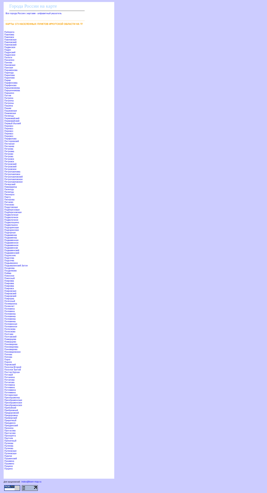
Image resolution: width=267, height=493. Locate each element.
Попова (8, 354)
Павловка (9, 34)
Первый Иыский (12, 123)
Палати (8, 57)
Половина (9, 309)
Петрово (8, 154)
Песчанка (9, 146)
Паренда (9, 72)
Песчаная (9, 144)
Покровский (10, 293)
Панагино (9, 60)
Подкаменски (11, 248)
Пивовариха (10, 187)
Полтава (8, 334)
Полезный (9, 301)
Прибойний (10, 408)
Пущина (8, 466)
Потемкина (10, 390)
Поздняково (10, 270)
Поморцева (10, 339)
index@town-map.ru (31, 481)
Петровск (9, 159)
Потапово (9, 382)
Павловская (10, 39)
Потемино (9, 387)
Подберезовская (13, 212)
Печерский (9, 184)
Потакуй (8, 375)
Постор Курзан (12, 372)
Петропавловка (12, 171)
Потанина (9, 377)
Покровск (9, 288)
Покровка (9, 281)
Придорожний (11, 413)
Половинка (10, 314)
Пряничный (10, 441)
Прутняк (8, 438)
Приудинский (11, 425)
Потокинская (11, 395)
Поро (7, 359)
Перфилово (10, 138)
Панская (8, 67)
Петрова (8, 149)
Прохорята (10, 435)
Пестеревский (11, 141)
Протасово (10, 433)
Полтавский (10, 336)
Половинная (10, 324)
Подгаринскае (11, 227)
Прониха (8, 428)
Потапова (9, 380)
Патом (7, 95)
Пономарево (10, 349)
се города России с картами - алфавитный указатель (34, 13)
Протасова (10, 430)
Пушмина (9, 461)
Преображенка (12, 397)
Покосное (9, 276)
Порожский (10, 364)
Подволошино (11, 222)
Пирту (7, 197)
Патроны (9, 100)
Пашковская (10, 111)
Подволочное (11, 217)
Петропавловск (12, 174)
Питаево (8, 202)
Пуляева (8, 443)
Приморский (10, 418)
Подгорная (10, 232)
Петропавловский (13, 177)
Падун (7, 50)
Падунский (9, 52)
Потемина (9, 385)
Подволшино (11, 225)
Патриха (8, 98)
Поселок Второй (12, 367)
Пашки (7, 108)
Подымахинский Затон (16, 265)
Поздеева (9, 268)
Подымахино (11, 263)
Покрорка (9, 298)
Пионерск (9, 194)
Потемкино (10, 392)
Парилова (9, 75)
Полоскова (9, 329)
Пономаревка (11, 347)
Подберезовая (12, 210)
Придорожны (11, 415)
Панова (8, 62)
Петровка (9, 151)
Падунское (9, 55)
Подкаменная (11, 240)
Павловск (9, 37)
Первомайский (11, 118)
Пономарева (10, 344)
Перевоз (8, 126)
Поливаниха (10, 303)
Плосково (9, 204)
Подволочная (11, 215)
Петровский (10, 164)
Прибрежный (11, 410)
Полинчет (9, 306)
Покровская (10, 291)
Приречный (10, 420)
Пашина (8, 105)
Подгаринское (11, 230)
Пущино (8, 468)
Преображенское (13, 402)
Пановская (9, 65)
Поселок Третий (12, 369)
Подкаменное (11, 243)
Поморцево (10, 342)
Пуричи (8, 456)
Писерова (9, 199)
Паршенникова (12, 90)
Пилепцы (9, 189)
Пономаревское (12, 352)
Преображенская (13, 400)
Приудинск (9, 423)
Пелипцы (9, 116)
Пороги (8, 362)
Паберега (9, 32)
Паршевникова (12, 88)
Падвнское (9, 47)
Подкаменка (10, 235)
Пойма (7, 273)
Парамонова (10, 70)
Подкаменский (11, 250)
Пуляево (8, 448)
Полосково (9, 331)
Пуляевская (10, 451)
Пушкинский (10, 458)
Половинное (10, 326)
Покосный (9, 278)
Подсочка (9, 258)
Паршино (9, 93)
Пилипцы (9, 192)
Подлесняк (10, 255)
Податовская (11, 207)
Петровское (10, 169)
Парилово (9, 78)
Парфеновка (10, 83)
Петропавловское (13, 179)
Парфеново (10, 85)
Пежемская (10, 113)
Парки (7, 80)
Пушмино (9, 463)
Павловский (10, 42)
